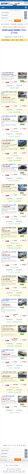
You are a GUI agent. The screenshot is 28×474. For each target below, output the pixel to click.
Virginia (10, 112)
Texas (11, 295)
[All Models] (14, 15)
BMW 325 (17, 88)
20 (21, 445)
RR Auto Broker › (4, 358)
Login (26, 3)
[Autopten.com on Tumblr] (18, 469)
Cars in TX (12, 223)
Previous (4, 445)
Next (24, 445)
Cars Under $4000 (16, 112)
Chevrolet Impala (17, 368)
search (18, 20)
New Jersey (11, 248)
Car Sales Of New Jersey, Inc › (9, 234)
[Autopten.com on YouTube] (16, 469)
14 (8, 445)
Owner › (12, 76)
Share (27, 2)
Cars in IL (11, 368)
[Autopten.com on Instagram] (12, 469)
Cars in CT (10, 321)
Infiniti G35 (17, 412)
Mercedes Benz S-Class (17, 321)
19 (19, 445)
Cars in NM (12, 180)
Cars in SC (12, 412)
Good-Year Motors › (4, 210)
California (11, 160)
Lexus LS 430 (17, 223)
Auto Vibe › (7, 146)
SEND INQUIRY (19, 85)
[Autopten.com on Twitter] (14, 469)
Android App (5, 471)
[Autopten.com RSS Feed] (20, 469)
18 (17, 445)
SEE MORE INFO (9, 85)
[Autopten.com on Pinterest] (10, 469)
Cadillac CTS (17, 180)
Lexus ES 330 (17, 136)
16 (13, 445)
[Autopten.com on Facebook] (7, 469)
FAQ (16, 471)
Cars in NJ (12, 272)
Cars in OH (12, 136)
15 (10, 445)
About (14, 471)
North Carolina (11, 346)
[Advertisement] (14, 56)
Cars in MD (12, 88)
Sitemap (10, 471)
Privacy (19, 471)
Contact (23, 471)
